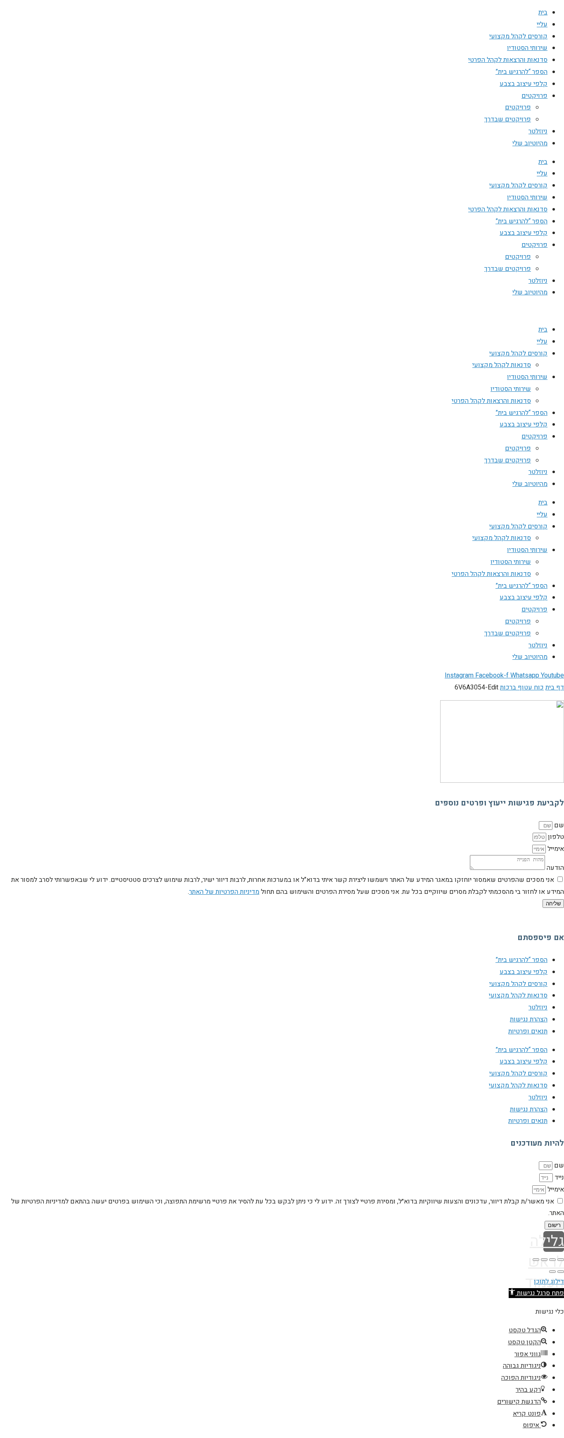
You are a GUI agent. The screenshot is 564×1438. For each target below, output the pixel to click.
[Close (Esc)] (560, 1259)
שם (558, 825)
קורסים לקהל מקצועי (518, 36)
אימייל (555, 849)
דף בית (554, 687)
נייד (558, 1177)
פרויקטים (534, 96)
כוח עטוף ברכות (522, 687)
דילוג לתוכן (549, 1281)
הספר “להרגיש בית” (521, 72)
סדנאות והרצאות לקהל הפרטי (507, 60)
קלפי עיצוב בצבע (523, 84)
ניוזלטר (537, 131)
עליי (542, 24)
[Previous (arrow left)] (560, 1271)
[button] (536, 1293)
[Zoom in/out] (536, 1259)
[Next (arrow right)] (552, 1271)
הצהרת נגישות (528, 1019)
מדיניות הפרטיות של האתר (224, 892)
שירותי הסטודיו (527, 48)
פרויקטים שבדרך (507, 119)
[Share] (552, 1259)
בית (542, 12)
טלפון (555, 837)
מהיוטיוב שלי (529, 143)
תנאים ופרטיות (527, 1031)
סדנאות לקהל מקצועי (501, 365)
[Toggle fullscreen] (544, 1259)
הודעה (554, 868)
